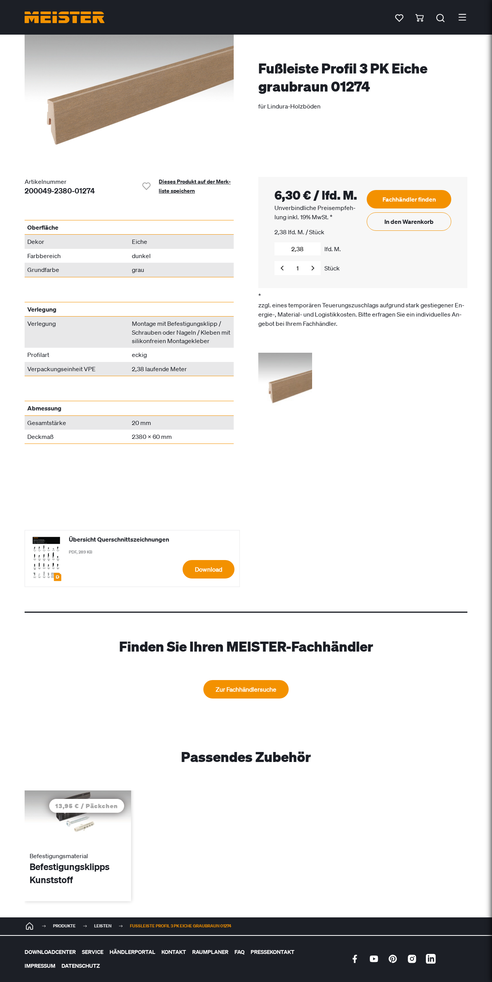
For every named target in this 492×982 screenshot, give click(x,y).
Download (208, 569)
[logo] (65, 17)
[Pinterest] (393, 959)
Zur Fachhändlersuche (246, 689)
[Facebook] (355, 959)
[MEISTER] (30, 926)
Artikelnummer (45, 181)
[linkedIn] (431, 959)
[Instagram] (412, 959)
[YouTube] (374, 959)
